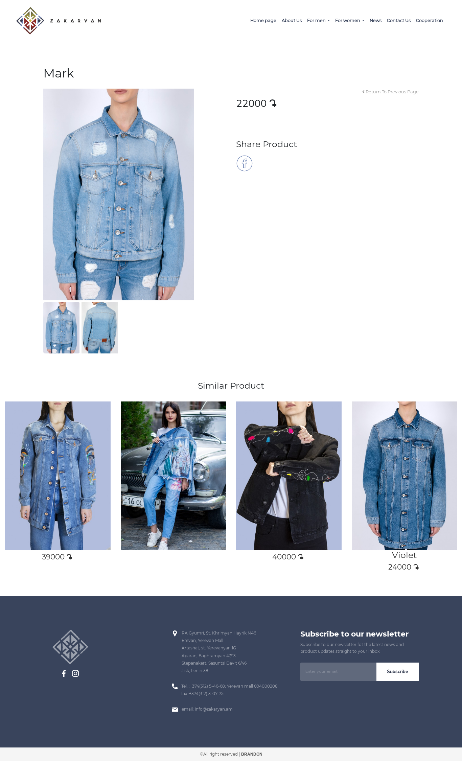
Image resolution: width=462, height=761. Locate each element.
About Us (292, 20)
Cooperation (429, 20)
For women (348, 20)
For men (317, 20)
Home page (263, 20)
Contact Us (399, 20)
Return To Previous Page (392, 91)
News (376, 20)
